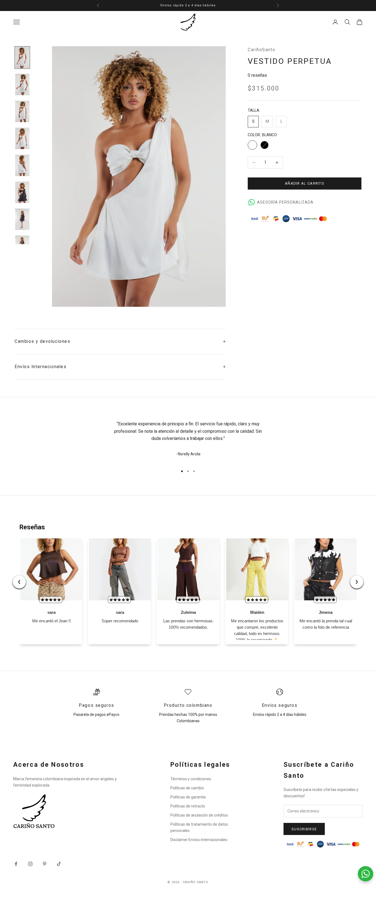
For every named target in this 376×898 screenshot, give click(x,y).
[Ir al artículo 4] (22, 138)
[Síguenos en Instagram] (30, 864)
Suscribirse (304, 829)
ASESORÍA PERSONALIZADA (285, 202)
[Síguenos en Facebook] (16, 864)
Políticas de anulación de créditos (199, 815)
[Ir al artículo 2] (22, 84)
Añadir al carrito (304, 184)
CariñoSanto (261, 49)
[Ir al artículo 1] (22, 57)
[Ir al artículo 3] (22, 111)
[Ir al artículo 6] (22, 192)
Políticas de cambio (187, 788)
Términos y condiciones (190, 779)
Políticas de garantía (188, 797)
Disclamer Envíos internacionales (198, 839)
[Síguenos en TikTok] (59, 864)
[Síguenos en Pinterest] (44, 864)
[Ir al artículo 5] (22, 165)
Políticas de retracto (187, 806)
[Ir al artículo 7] (22, 219)
